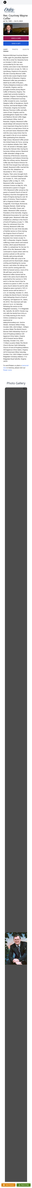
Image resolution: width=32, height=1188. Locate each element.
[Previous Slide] (7, 948)
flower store (7, 370)
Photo (15, 49)
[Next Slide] (25, 948)
